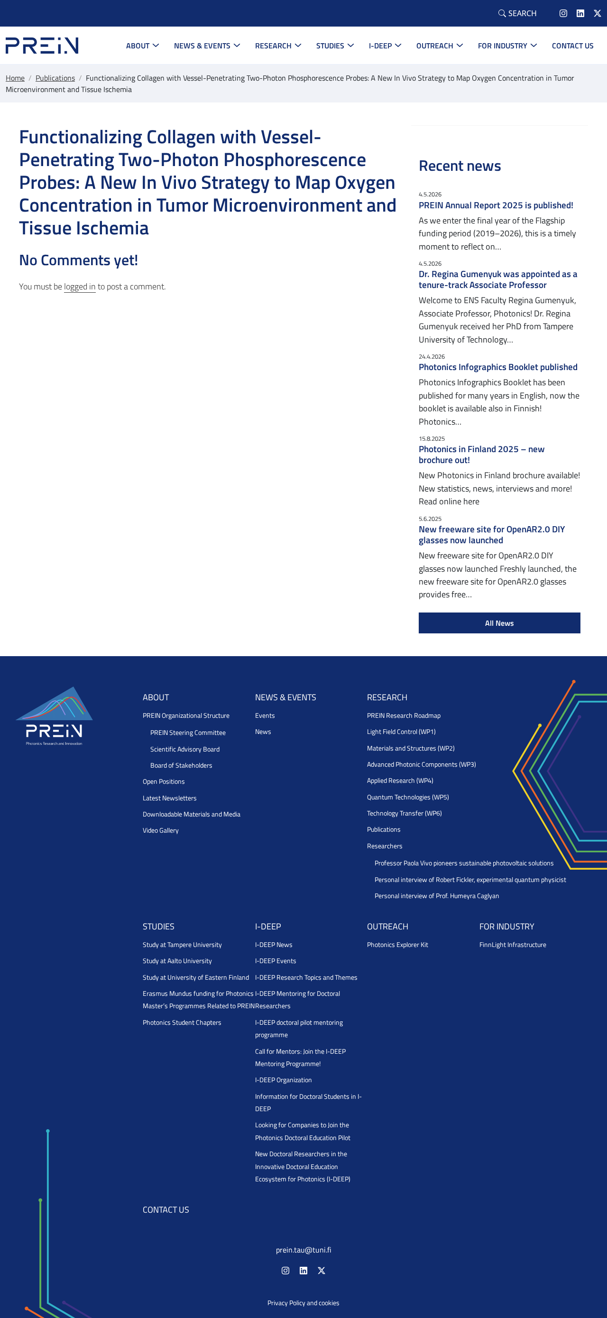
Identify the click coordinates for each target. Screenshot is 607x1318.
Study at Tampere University (182, 944)
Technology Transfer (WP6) (404, 813)
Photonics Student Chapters (182, 1022)
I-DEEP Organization (283, 1080)
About (137, 45)
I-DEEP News (274, 944)
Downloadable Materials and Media (191, 814)
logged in (80, 286)
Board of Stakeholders (181, 765)
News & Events (202, 45)
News (263, 731)
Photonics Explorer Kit (397, 944)
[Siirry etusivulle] (42, 44)
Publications (55, 78)
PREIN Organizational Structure (186, 715)
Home (15, 78)
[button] (517, 13)
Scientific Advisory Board (185, 749)
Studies (330, 45)
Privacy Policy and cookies (303, 1303)
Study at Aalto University (177, 960)
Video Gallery (161, 830)
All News (499, 623)
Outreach (434, 45)
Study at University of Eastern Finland (196, 977)
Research (273, 45)
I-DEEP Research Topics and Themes (306, 977)
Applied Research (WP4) (400, 780)
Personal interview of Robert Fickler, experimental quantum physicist (470, 879)
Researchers (385, 846)
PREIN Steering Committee (188, 732)
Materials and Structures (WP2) (411, 748)
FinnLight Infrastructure (512, 944)
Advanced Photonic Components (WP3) (421, 764)
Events (265, 715)
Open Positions (164, 781)
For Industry (502, 45)
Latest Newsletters (170, 798)
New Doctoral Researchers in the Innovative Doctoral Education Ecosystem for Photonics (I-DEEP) (302, 1166)
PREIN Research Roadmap (404, 715)
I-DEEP (380, 45)
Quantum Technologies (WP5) (408, 797)
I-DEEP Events (275, 960)
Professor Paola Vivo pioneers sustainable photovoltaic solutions (464, 863)
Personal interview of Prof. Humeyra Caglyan (437, 895)
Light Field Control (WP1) (401, 731)
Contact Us (573, 45)
